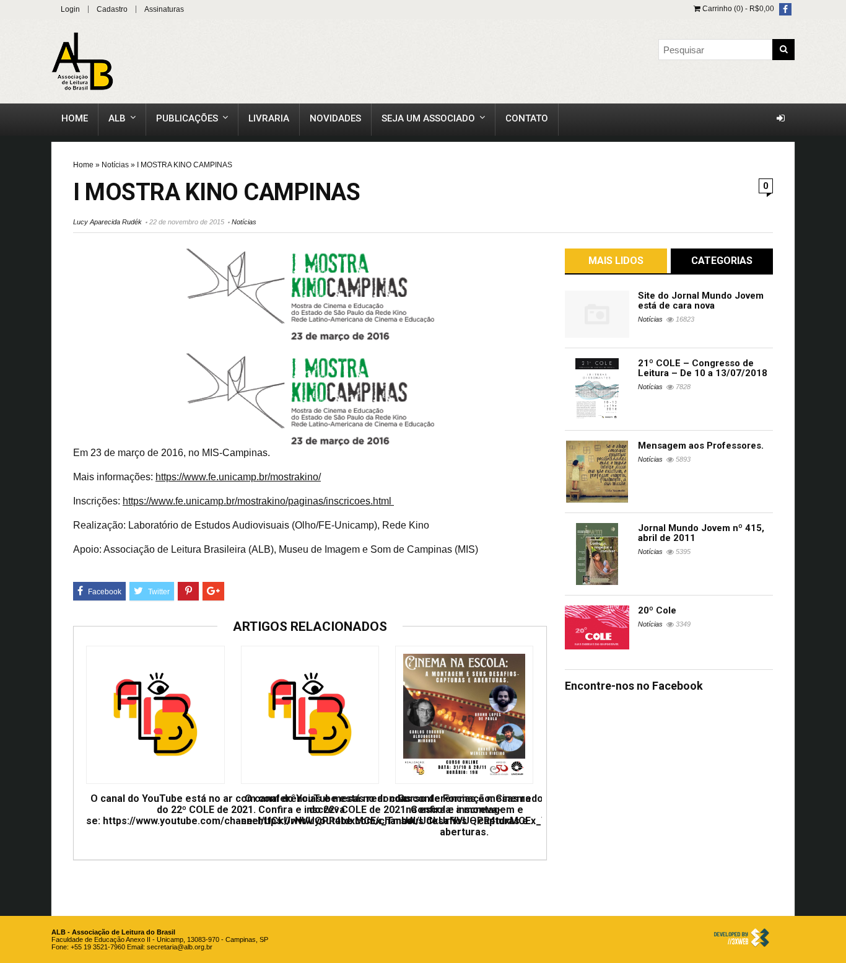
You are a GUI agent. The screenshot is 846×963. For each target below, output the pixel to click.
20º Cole (657, 610)
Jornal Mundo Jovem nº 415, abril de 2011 (701, 532)
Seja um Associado (428, 118)
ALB (117, 118)
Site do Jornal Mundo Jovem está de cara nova (701, 300)
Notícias (115, 164)
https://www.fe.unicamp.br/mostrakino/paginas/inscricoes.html (258, 501)
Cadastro (112, 9)
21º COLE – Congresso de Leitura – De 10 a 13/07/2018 (702, 368)
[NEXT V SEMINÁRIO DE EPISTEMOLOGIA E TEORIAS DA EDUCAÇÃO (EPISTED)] (833, 451)
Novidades (335, 118)
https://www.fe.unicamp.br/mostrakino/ (238, 477)
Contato (526, 118)
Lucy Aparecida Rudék (107, 222)
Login (70, 9)
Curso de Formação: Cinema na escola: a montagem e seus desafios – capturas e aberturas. (464, 815)
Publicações (187, 118)
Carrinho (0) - (737, 8)
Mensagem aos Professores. (701, 445)
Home (74, 118)
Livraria (268, 118)
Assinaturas (164, 9)
